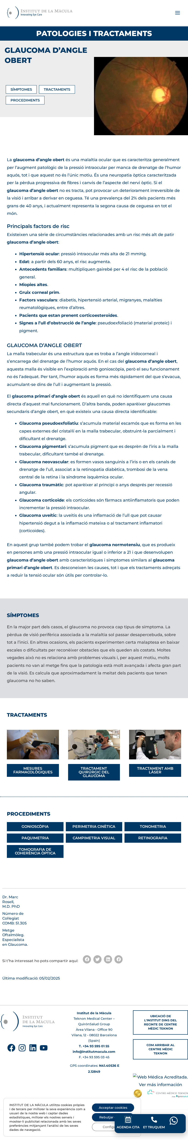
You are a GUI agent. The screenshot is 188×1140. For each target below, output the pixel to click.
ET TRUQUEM (154, 1127)
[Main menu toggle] (177, 13)
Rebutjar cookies (113, 1117)
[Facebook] (11, 1048)
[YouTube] (44, 1048)
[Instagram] (22, 1048)
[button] (87, 959)
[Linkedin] (33, 1048)
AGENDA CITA (128, 1127)
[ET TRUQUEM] (154, 1120)
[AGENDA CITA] (128, 1120)
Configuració (113, 1127)
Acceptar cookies (113, 1108)
